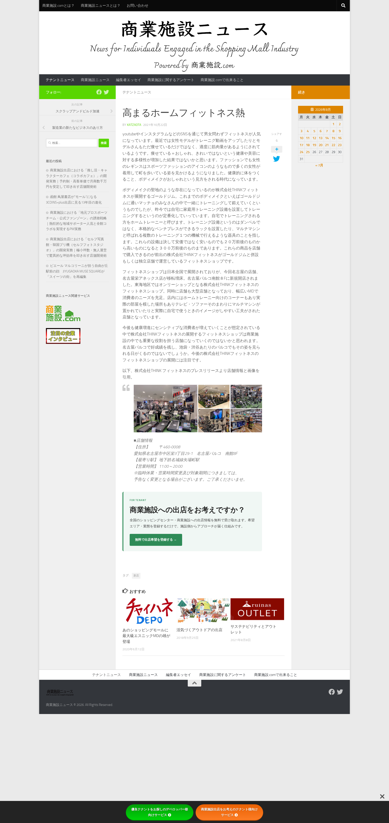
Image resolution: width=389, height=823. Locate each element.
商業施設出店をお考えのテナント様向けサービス (229, 812)
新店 (136, 575)
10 (301, 138)
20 (320, 145)
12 (314, 138)
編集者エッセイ (128, 80)
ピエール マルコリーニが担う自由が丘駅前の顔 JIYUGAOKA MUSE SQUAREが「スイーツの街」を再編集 (77, 271)
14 (327, 138)
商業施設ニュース (95, 80)
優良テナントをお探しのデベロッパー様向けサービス (159, 812)
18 (308, 145)
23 (340, 145)
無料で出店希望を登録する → (156, 540)
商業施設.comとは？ (58, 5)
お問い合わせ (137, 5)
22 (333, 145)
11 (308, 138)
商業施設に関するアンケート (170, 80)
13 (320, 138)
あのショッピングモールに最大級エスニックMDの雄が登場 (146, 636)
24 (301, 152)
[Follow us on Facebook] (99, 92)
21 (327, 145)
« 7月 (319, 165)
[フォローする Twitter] (106, 92)
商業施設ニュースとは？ (100, 5)
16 (340, 138)
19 (314, 145)
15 (333, 138)
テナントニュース (60, 80)
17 (301, 145)
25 (308, 152)
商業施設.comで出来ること (222, 80)
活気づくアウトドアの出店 (199, 630)
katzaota (134, 125)
